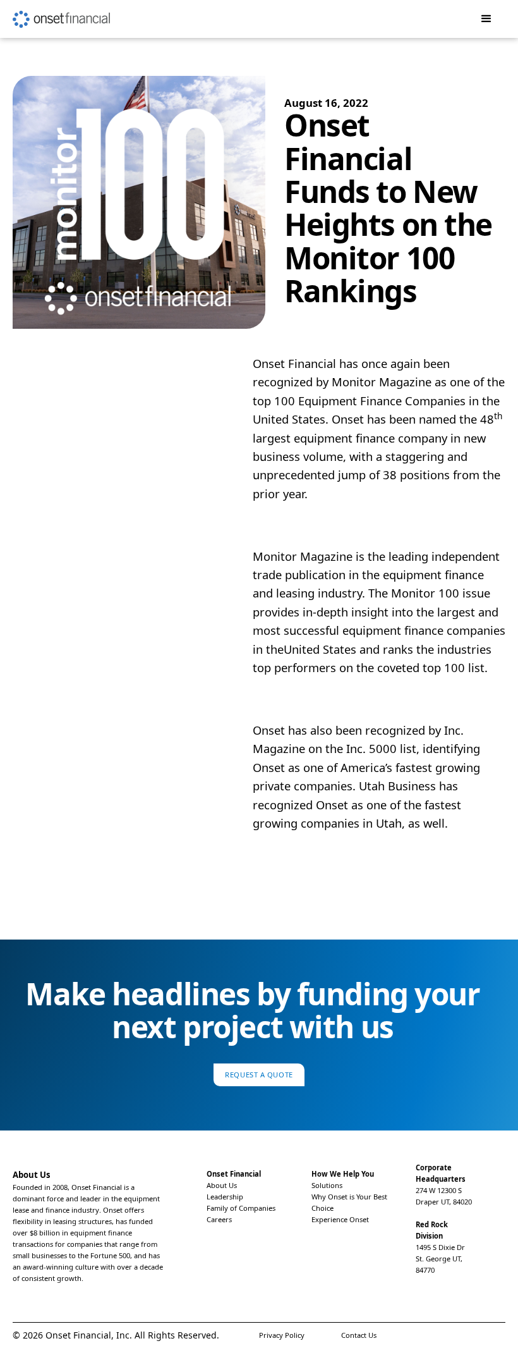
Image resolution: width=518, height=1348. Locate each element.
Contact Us (358, 1335)
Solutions (326, 1185)
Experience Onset (340, 1219)
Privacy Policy (281, 1335)
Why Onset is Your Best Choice (349, 1202)
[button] (486, 19)
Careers (219, 1219)
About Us (222, 1185)
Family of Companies (241, 1208)
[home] (61, 14)
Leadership (225, 1196)
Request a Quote (258, 1074)
